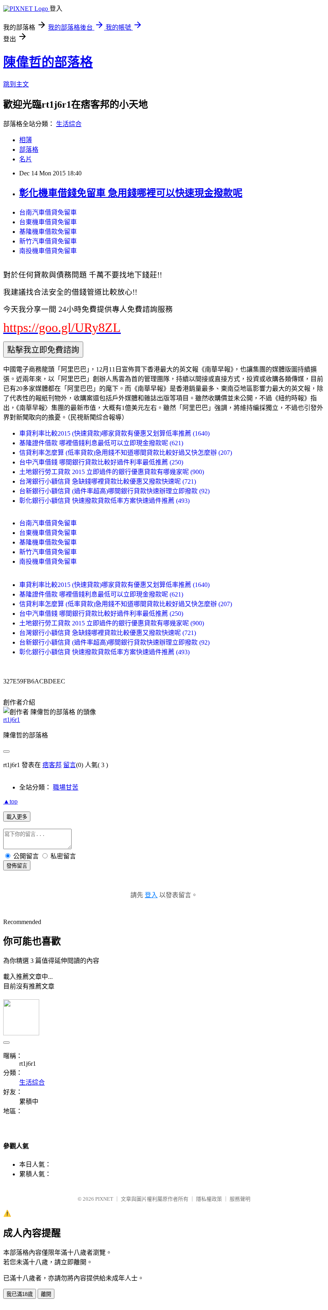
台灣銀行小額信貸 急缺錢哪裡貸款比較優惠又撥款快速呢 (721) (107, 481)
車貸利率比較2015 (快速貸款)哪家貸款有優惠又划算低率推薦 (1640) (114, 433)
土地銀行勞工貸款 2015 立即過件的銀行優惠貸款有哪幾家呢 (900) (111, 471)
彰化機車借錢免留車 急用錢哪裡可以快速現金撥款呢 (130, 193)
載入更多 (16, 817)
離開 (46, 1294)
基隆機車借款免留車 (48, 231)
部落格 (28, 149)
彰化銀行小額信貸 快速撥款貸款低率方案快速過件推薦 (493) (104, 500)
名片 (25, 159)
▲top (10, 801)
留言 (69, 764)
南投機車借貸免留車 (48, 250)
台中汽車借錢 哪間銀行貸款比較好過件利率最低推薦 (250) (101, 462)
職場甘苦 (65, 787)
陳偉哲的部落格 (48, 62)
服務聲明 (240, 1199)
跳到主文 (16, 84)
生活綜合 (69, 124)
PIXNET (104, 1199)
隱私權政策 (209, 1199)
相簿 (25, 140)
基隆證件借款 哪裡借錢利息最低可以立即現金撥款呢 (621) (101, 443)
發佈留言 (16, 866)
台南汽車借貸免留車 (48, 212)
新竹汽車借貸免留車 (48, 241)
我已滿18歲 (19, 1294)
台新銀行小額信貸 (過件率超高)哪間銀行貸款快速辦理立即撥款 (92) (114, 491)
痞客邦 (52, 764)
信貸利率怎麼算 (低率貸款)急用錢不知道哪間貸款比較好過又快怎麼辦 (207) (125, 452)
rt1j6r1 (11, 719)
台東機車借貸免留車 (48, 222)
